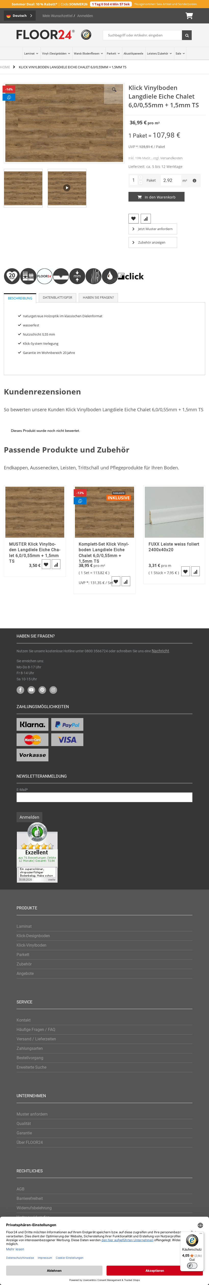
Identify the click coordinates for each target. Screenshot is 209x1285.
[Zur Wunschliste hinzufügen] (46, 564)
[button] (23, 187)
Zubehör (24, 964)
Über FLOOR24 (30, 1142)
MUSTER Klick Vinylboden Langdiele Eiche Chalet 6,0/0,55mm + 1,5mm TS (34, 553)
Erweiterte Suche (31, 1067)
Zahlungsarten (30, 1048)
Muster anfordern (32, 1114)
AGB (20, 1189)
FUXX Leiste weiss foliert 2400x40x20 (174, 547)
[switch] (192, 1266)
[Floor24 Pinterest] (42, 690)
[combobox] (147, 35)
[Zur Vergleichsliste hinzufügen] (56, 564)
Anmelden (85, 16)
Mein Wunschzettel (57, 16)
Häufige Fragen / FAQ (36, 1029)
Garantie (24, 1133)
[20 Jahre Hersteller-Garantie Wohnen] (12, 290)
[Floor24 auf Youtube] (31, 690)
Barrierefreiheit (30, 1198)
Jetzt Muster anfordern (155, 229)
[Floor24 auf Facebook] (20, 690)
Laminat (24, 926)
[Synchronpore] (93, 290)
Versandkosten (171, 158)
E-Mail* (22, 790)
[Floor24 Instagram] (53, 690)
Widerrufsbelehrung (34, 1207)
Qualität (24, 1123)
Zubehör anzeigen (151, 242)
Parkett (23, 954)
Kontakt (24, 1020)
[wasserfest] (110, 290)
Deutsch (20, 15)
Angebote (25, 973)
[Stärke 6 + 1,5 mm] (77, 290)
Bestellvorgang (30, 1057)
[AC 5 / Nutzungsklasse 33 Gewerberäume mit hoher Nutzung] (28, 290)
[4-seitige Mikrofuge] (61, 290)
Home (5, 67)
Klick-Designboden (33, 935)
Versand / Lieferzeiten (36, 1039)
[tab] (20, 298)
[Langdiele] (44, 290)
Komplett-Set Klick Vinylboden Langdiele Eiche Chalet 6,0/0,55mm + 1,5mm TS (104, 553)
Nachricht (160, 650)
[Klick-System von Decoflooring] (131, 290)
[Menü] (201, 1234)
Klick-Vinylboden (31, 945)
